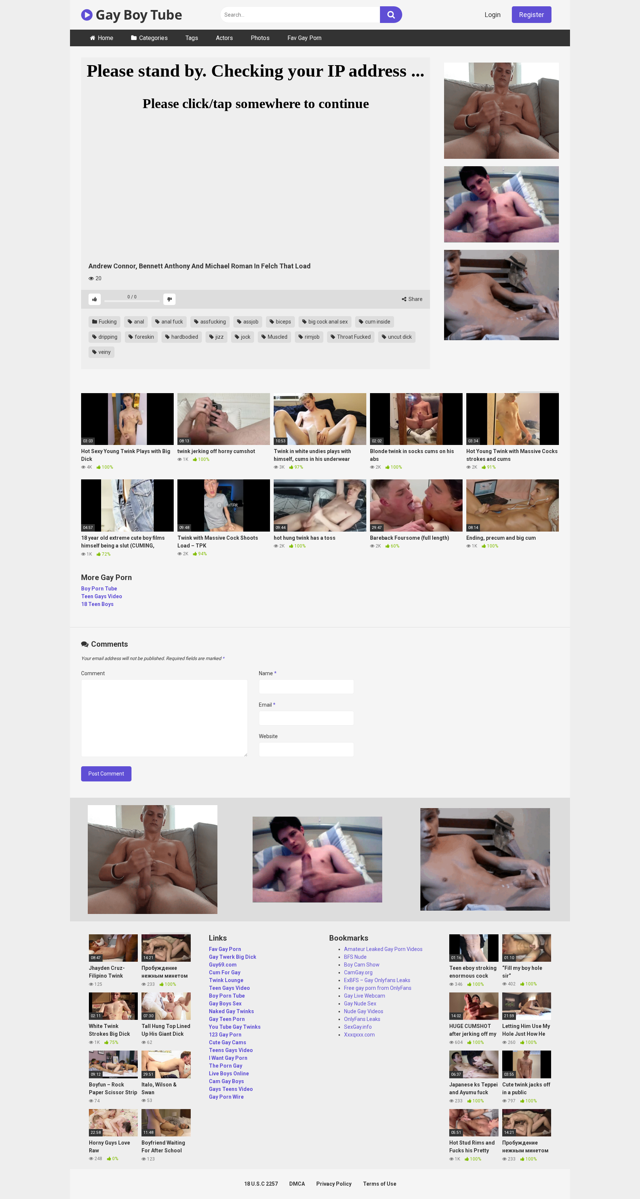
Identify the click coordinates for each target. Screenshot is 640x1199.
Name (268, 673)
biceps (283, 322)
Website (268, 736)
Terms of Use (379, 1184)
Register (531, 15)
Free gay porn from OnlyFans (377, 988)
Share (415, 299)
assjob (250, 322)
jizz (219, 337)
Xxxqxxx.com (359, 1035)
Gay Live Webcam (364, 996)
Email (267, 705)
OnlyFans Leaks (362, 1019)
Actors (224, 37)
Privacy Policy (333, 1184)
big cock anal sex (327, 322)
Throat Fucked (353, 337)
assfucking (212, 322)
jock (245, 337)
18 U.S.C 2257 (261, 1184)
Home (105, 37)
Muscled (277, 337)
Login (493, 15)
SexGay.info (358, 1027)
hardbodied (184, 337)
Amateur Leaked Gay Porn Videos (383, 949)
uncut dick (399, 337)
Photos (260, 37)
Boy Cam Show (362, 965)
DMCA (297, 1184)
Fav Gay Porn (304, 37)
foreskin (144, 337)
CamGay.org (358, 972)
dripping (107, 337)
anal (138, 322)
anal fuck (171, 322)
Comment (93, 673)
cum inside (377, 322)
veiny (104, 352)
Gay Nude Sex (360, 1004)
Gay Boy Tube (137, 15)
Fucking (107, 322)
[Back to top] (615, 1176)
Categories (153, 37)
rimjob (312, 337)
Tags (192, 37)
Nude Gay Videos (363, 1011)
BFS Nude (355, 957)
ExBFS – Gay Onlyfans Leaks (377, 980)
